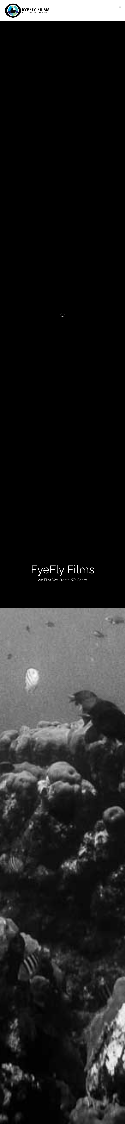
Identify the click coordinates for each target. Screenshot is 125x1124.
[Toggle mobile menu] (120, 7)
